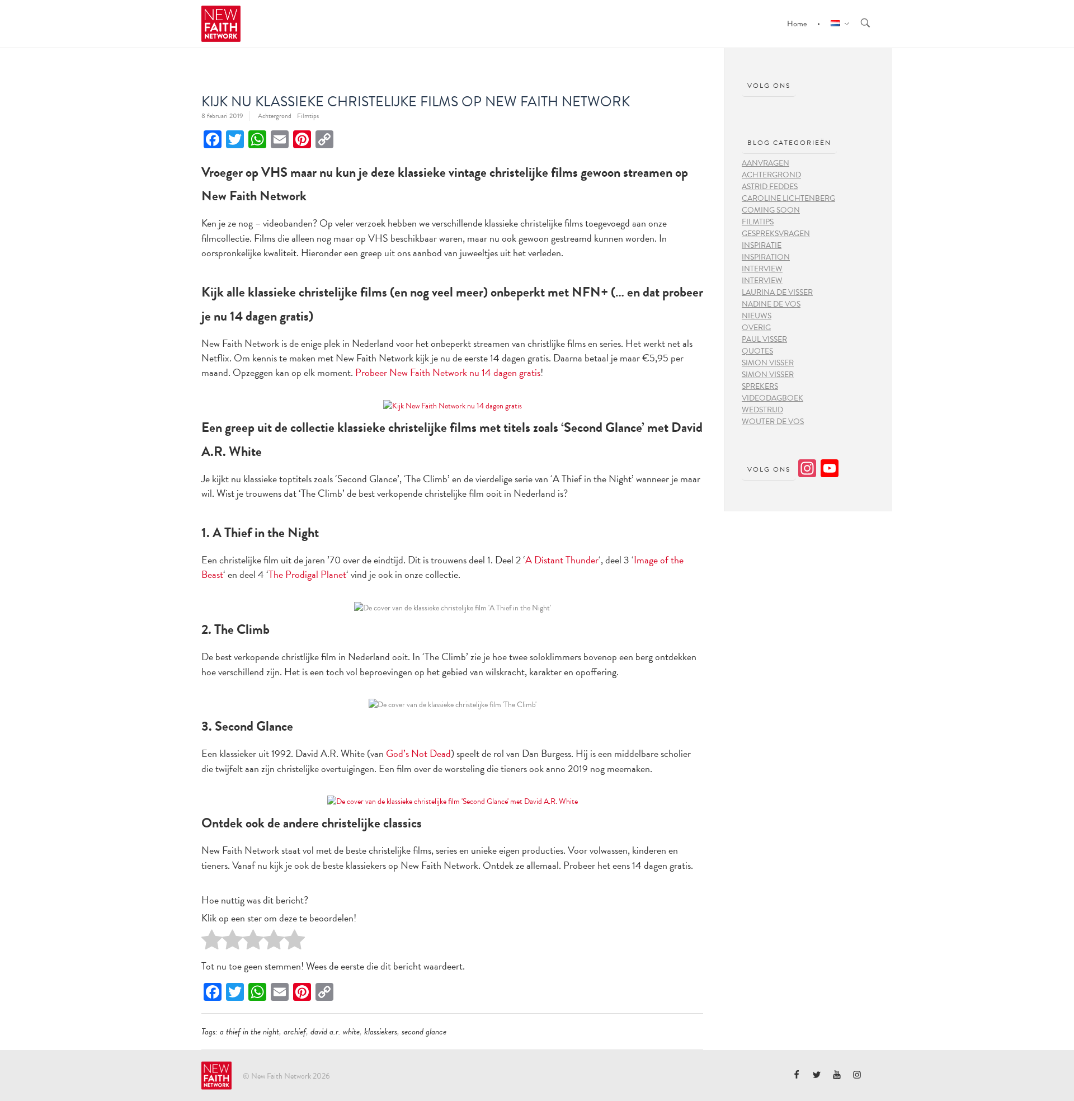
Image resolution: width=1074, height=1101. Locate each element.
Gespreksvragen (776, 233)
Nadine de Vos (771, 304)
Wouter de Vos (773, 421)
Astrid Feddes (770, 186)
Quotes (757, 351)
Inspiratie (761, 245)
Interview (762, 269)
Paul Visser (764, 339)
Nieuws (756, 316)
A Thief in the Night (249, 1031)
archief (295, 1031)
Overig (756, 327)
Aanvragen (765, 163)
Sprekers (760, 386)
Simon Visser (768, 363)
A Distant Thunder (562, 559)
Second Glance (424, 1031)
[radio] (211, 942)
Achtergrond (274, 116)
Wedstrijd (762, 410)
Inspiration (766, 257)
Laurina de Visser (777, 292)
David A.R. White (335, 1031)
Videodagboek (772, 398)
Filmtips (308, 116)
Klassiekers (380, 1031)
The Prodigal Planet (307, 574)
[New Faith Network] (216, 1075)
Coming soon (771, 210)
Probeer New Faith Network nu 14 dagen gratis (447, 372)
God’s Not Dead (418, 753)
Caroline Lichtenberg (788, 198)
